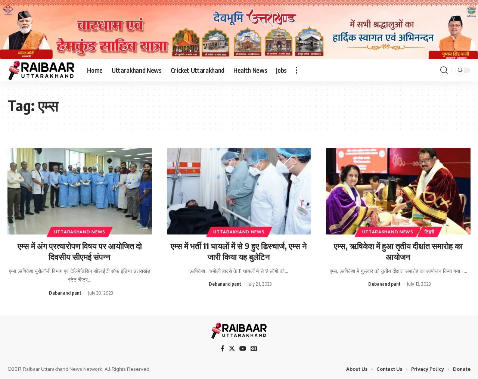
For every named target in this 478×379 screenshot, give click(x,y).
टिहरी (429, 231)
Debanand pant (65, 293)
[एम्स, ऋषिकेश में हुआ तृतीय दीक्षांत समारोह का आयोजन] (398, 191)
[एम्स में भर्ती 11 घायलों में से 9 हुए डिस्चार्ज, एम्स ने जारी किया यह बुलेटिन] (239, 191)
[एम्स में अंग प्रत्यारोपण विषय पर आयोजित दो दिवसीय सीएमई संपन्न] (79, 191)
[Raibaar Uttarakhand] (41, 70)
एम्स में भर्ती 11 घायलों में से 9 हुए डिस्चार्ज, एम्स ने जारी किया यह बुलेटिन (239, 251)
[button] (296, 70)
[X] (232, 349)
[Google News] (254, 349)
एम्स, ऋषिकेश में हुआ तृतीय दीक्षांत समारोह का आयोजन (398, 251)
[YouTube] (243, 349)
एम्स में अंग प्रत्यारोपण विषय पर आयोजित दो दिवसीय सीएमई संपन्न (80, 251)
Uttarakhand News (79, 231)
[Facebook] (222, 349)
